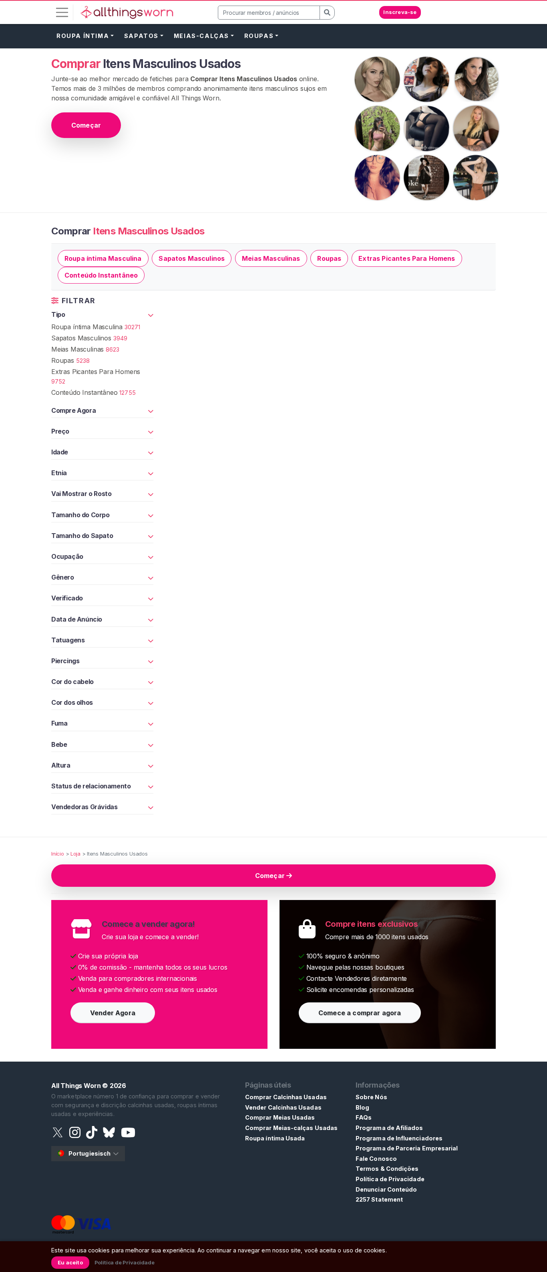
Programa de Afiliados (389, 1127)
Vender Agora (112, 1013)
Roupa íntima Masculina (103, 258)
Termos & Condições (387, 1168)
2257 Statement (379, 1199)
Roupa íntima (82, 35)
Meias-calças (201, 35)
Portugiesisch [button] (89, 1153)
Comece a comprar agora (359, 1013)
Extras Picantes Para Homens (406, 258)
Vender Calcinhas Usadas (283, 1107)
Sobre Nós (371, 1097)
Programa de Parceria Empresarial (407, 1148)
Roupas (259, 35)
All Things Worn (76, 1086)
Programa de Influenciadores (399, 1138)
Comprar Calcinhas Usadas (286, 1097)
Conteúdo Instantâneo (101, 275)
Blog (362, 1107)
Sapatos (141, 35)
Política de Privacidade (390, 1179)
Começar (86, 125)
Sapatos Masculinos (192, 258)
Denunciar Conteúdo (386, 1189)
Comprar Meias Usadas (280, 1117)
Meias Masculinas (271, 258)
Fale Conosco (376, 1158)
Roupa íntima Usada (275, 1138)
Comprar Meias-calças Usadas (291, 1127)
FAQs (364, 1117)
